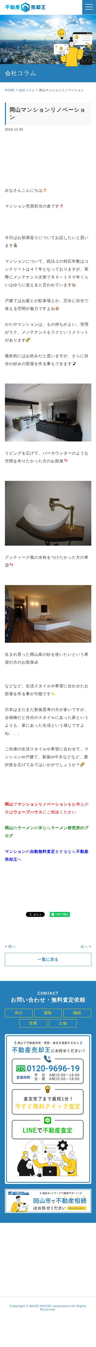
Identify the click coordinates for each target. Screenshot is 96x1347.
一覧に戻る (48, 959)
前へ (12, 946)
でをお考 (42, 804)
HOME (10, 90)
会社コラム (27, 90)
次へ (84, 946)
